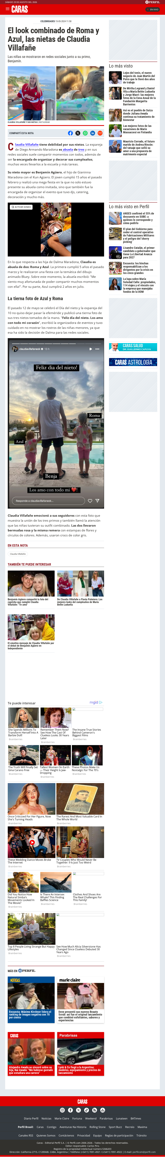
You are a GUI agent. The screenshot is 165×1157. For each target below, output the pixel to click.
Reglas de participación (119, 1135)
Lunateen (121, 1118)
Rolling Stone (98, 1127)
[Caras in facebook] (70, 1110)
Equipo (97, 1135)
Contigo (51, 1127)
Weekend (91, 1118)
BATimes (136, 1118)
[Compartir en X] (77, 133)
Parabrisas (106, 1118)
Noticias (46, 1118)
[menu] (7, 9)
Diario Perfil (31, 1118)
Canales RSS (26, 1135)
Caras (40, 1127)
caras (31, 1036)
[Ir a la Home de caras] (20, 11)
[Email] (100, 133)
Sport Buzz (115, 1127)
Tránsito (141, 1135)
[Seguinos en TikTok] (86, 1110)
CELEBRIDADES (47, 21)
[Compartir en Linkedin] (92, 133)
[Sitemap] (102, 1110)
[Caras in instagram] (62, 1110)
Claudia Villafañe (27, 144)
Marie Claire (62, 1118)
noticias (31, 980)
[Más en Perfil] (26, 971)
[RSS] (94, 1110)
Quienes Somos (45, 1135)
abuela (67, 149)
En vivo (154, 9)
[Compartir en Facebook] (70, 133)
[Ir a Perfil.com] (152, 2)
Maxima (142, 1127)
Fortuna (77, 1118)
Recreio (129, 1127)
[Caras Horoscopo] (133, 365)
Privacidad (83, 1135)
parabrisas (80, 1036)
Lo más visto (121, 66)
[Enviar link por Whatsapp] (85, 133)
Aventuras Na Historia (73, 1127)
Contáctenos (66, 1135)
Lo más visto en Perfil (129, 206)
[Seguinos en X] (78, 1110)
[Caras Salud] (133, 350)
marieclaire (80, 980)
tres (81, 149)
